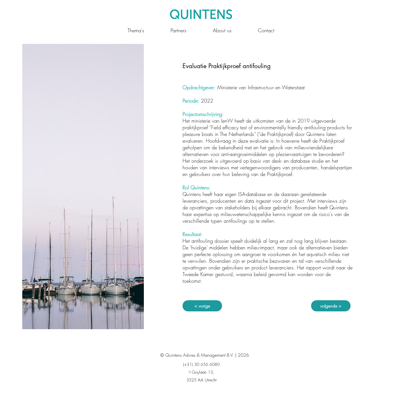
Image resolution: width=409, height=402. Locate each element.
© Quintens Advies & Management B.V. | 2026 (204, 355)
